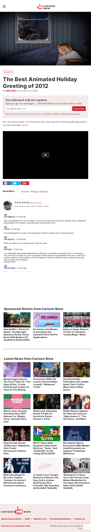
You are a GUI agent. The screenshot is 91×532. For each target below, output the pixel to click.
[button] (45, 155)
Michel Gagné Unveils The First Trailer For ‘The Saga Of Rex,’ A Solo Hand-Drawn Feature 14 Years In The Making (17, 384)
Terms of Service (68, 114)
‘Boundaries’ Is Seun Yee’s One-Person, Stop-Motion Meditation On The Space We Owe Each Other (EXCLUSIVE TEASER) (76, 481)
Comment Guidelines (60, 519)
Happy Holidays (40, 191)
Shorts (8, 72)
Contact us (79, 519)
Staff (27, 519)
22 (37, 91)
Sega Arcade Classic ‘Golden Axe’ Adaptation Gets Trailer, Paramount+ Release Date (17, 448)
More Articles (36, 203)
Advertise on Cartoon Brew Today (16, 526)
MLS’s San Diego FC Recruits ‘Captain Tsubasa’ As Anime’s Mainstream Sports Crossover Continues (15, 480)
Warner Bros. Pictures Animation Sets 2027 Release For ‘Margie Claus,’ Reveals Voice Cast (15, 416)
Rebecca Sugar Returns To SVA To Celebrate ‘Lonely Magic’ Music (76, 332)
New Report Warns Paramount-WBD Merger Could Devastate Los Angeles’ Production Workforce (76, 448)
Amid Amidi (11, 91)
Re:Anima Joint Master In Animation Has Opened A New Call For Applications (45, 333)
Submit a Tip (39, 519)
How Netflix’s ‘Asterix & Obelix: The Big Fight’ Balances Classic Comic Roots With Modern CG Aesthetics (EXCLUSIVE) (17, 334)
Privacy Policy (52, 114)
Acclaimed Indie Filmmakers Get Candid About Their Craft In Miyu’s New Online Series (75, 384)
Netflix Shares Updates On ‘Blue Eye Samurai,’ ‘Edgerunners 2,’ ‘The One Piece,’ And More (75, 415)
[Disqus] (45, 242)
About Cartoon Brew (11, 519)
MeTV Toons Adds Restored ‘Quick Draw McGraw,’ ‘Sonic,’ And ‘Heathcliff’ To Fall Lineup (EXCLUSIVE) (45, 448)
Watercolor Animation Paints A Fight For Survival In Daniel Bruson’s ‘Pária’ (45, 415)
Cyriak (24, 125)
